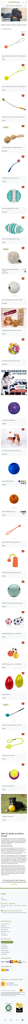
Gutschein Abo (4, 948)
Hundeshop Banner (5, 952)
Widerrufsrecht (4, 929)
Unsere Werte (4, 945)
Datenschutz (4, 925)
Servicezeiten (4, 954)
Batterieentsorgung (5, 931)
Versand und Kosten (5, 924)
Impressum (3, 933)
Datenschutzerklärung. (11, 995)
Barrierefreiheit (4, 935)
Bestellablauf (4, 899)
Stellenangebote (4, 946)
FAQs (2, 897)
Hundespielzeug (6, 29)
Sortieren (23, 31)
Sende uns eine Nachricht (12, 911)
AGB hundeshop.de (5, 927)
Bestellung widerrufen (7, 942)
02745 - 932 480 (9, 903)
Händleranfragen (5, 950)
